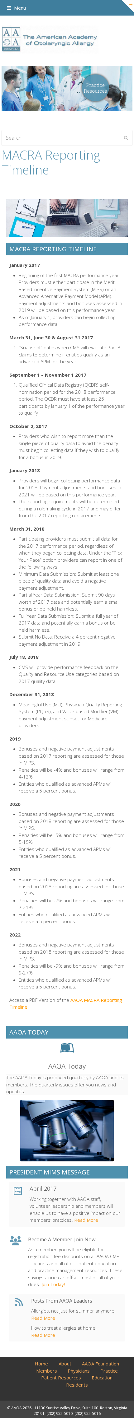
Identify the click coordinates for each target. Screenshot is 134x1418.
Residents (77, 1385)
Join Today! (52, 1284)
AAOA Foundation (100, 1363)
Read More (85, 1220)
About (65, 1363)
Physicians (79, 1371)
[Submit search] (126, 138)
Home (41, 1363)
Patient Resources (61, 1377)
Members (46, 1371)
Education (102, 1377)
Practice (109, 1371)
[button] (16, 8)
